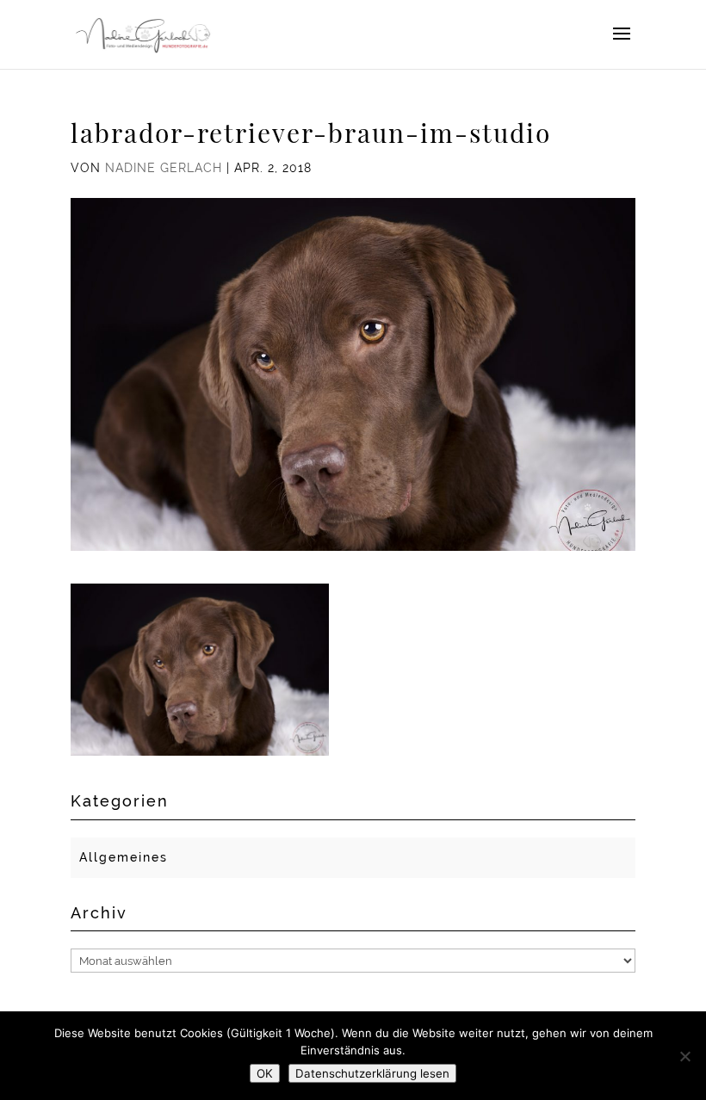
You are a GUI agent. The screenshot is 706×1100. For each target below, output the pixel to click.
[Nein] (684, 1056)
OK (265, 1073)
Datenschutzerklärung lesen (372, 1073)
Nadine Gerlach (163, 168)
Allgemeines (123, 857)
